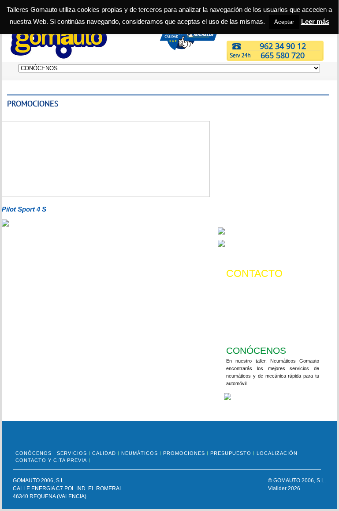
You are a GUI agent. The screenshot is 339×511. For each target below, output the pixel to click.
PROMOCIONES (184, 453)
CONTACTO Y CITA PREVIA (51, 460)
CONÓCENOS (33, 453)
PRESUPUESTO (230, 453)
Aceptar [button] (284, 22)
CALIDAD (104, 453)
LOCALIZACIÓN (277, 453)
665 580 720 (283, 55)
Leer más (315, 21)
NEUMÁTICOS (139, 453)
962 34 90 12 (283, 46)
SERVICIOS (72, 453)
